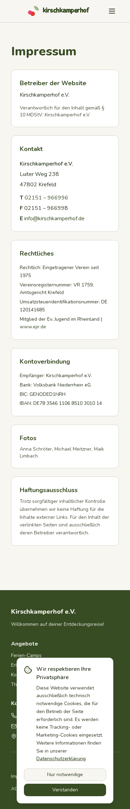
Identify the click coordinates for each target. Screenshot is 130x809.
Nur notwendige (65, 774)
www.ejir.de (33, 326)
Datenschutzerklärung (61, 758)
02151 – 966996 (46, 198)
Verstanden (65, 789)
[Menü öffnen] (112, 11)
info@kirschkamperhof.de (54, 218)
